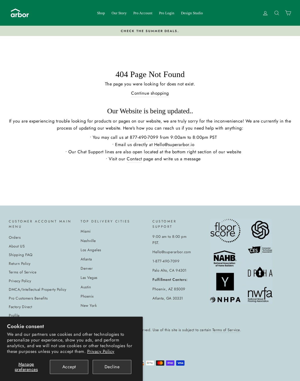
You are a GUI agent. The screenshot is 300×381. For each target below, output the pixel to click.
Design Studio (192, 13)
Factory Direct (20, 306)
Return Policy (20, 263)
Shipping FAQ (20, 254)
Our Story (119, 13)
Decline (112, 367)
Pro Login (166, 13)
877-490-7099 (144, 137)
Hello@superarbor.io (174, 144)
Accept (69, 367)
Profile (14, 315)
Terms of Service (22, 272)
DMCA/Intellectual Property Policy (37, 289)
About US (17, 246)
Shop (101, 13)
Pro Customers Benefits (28, 298)
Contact (134, 159)
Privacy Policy (100, 351)
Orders (15, 237)
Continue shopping (150, 93)
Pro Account (142, 13)
